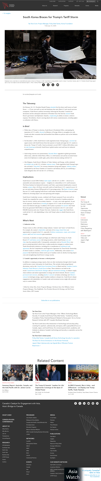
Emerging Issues (30, 425)
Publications (55, 434)
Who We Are (5, 431)
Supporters (61, 1)
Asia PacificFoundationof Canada (12, 5)
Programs (66, 5)
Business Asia (5, 454)
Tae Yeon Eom (37, 311)
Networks (77, 5)
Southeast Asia (6, 447)
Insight (82, 233)
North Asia (5, 450)
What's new (6, 415)
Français (92, 1)
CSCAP (28, 455)
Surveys (52, 453)
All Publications (6, 445)
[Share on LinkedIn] (53, 84)
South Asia (5, 452)
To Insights (7, 13)
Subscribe (52, 1)
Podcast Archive (54, 429)
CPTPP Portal (5, 457)
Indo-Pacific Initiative (31, 417)
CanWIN (28, 441)
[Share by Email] (57, 84)
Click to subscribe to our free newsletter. (92, 476)
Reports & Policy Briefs (8, 382)
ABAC (27, 448)
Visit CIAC (81, 1)
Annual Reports (6, 438)
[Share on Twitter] (48, 84)
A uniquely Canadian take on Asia (91, 471)
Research (55, 5)
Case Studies (53, 450)
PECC (27, 453)
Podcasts (52, 420)
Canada (28, 467)
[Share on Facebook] (43, 84)
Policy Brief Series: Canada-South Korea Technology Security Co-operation (56, 338)
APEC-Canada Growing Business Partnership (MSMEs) (61, 470)
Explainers (52, 448)
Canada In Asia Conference (57, 473)
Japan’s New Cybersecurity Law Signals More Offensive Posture (52, 343)
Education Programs (31, 427)
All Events (28, 464)
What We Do (5, 429)
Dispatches (53, 441)
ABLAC (28, 446)
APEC (27, 450)
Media (96, 5)
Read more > (36, 346)
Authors (4, 462)
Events (87, 5)
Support (70, 1)
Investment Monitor (55, 467)
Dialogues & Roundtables (32, 420)
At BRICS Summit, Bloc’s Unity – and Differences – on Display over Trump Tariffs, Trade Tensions (81, 387)
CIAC (27, 474)
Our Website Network (58, 462)
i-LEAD (28, 434)
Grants (4, 459)
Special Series (53, 455)
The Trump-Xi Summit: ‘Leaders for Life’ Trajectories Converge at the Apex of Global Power (86, 208)
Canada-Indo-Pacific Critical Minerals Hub (36, 422)
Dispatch (83, 200)
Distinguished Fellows (31, 443)
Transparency (5, 436)
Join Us (4, 433)
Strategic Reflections (55, 446)
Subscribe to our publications (50, 300)
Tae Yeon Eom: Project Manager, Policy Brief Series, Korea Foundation (50, 24)
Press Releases (53, 425)
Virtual (27, 472)
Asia (27, 469)
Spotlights (52, 458)
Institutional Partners (31, 458)
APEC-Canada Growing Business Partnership (37, 432)
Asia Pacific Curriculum (55, 464)
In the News (53, 417)
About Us (44, 5)
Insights (52, 439)
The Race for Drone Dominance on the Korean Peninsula (50, 340)
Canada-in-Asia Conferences (8, 421)
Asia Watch (73, 474)
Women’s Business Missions (33, 429)
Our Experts (53, 427)
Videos (52, 422)
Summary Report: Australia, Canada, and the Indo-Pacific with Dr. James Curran (17, 386)
